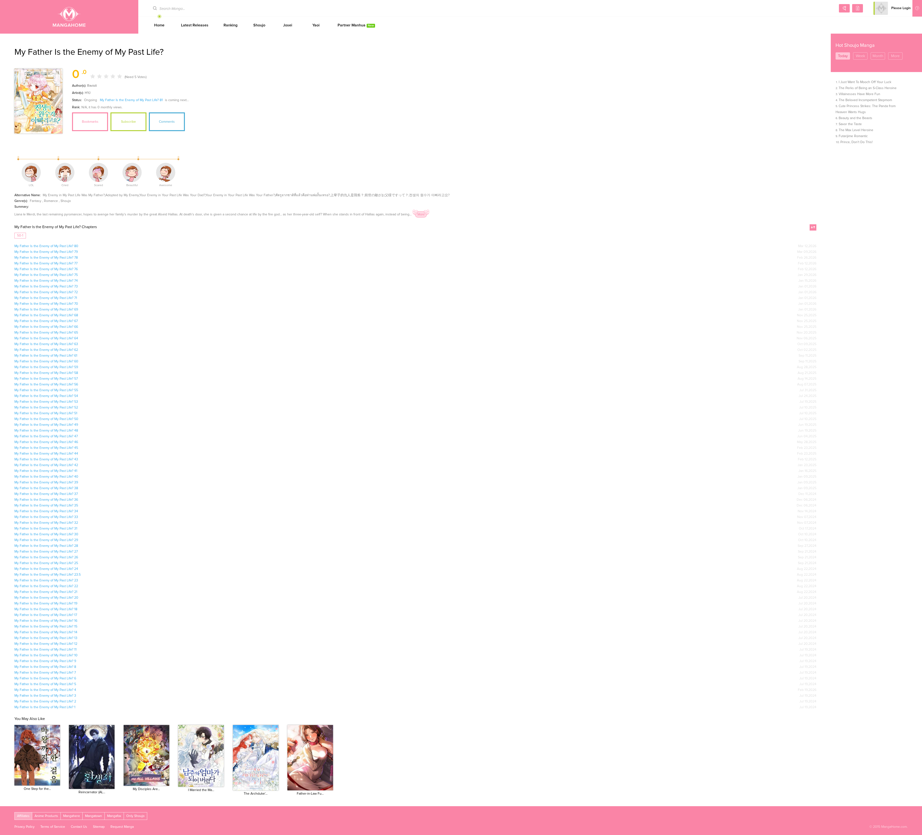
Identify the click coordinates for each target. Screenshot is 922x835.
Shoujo (259, 25)
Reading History (917, 8)
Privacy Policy (24, 827)
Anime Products (46, 816)
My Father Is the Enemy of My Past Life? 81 (131, 100)
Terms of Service (52, 827)
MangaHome (69, 17)
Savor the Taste (850, 124)
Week (860, 56)
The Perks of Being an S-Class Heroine (868, 88)
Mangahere (71, 816)
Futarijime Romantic (853, 136)
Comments (167, 121)
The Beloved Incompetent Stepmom (865, 100)
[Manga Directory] (857, 8)
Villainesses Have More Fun (859, 94)
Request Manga (122, 827)
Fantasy (35, 201)
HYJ (88, 93)
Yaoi (316, 25)
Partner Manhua (356, 25)
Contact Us (79, 827)
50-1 (20, 235)
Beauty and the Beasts (855, 118)
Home (159, 25)
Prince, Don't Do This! (856, 142)
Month (878, 56)
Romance (51, 201)
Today (843, 56)
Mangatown (93, 816)
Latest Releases (194, 25)
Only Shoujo (135, 816)
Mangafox (114, 816)
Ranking (230, 25)
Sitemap (99, 827)
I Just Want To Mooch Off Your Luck (865, 82)
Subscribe (128, 121)
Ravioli (92, 85)
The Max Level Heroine (856, 130)
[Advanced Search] (844, 8)
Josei (287, 25)
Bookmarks (90, 121)
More (421, 214)
